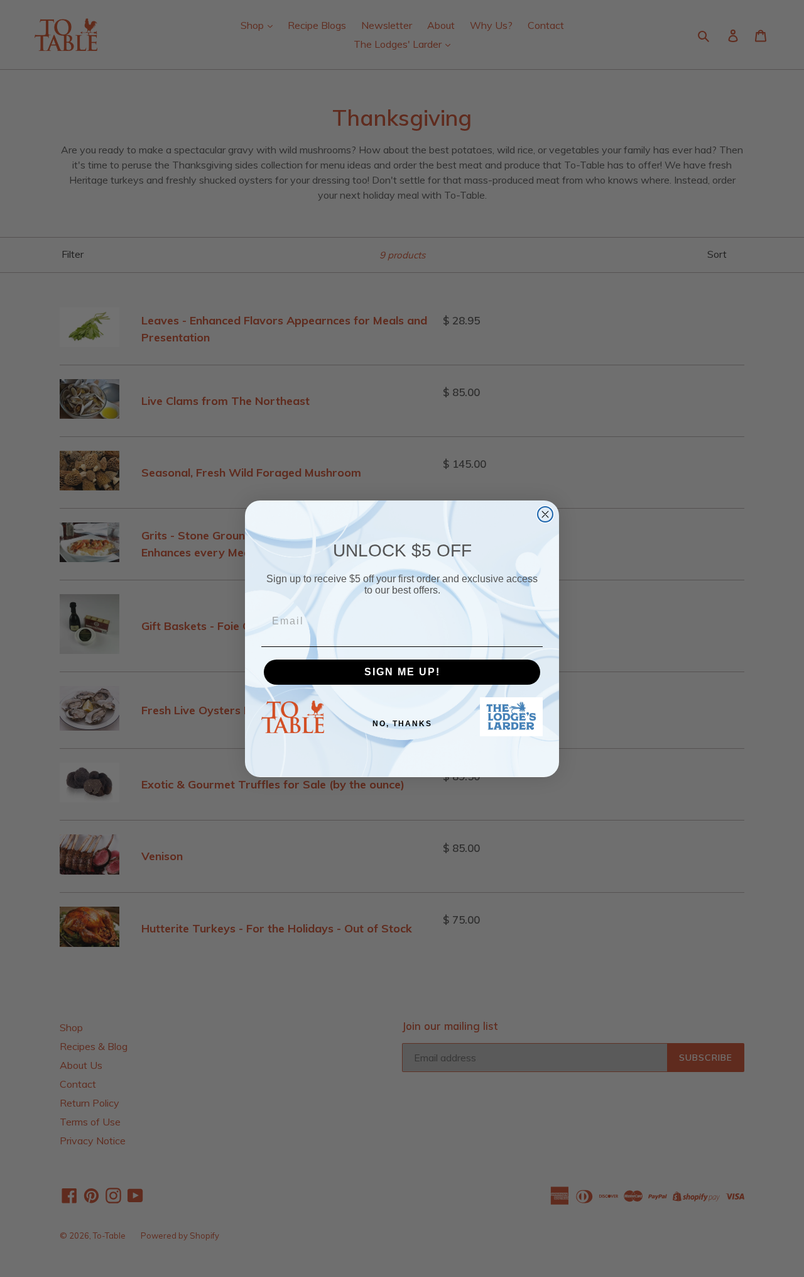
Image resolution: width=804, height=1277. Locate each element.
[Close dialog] (545, 514)
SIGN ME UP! (402, 671)
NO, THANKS (402, 723)
